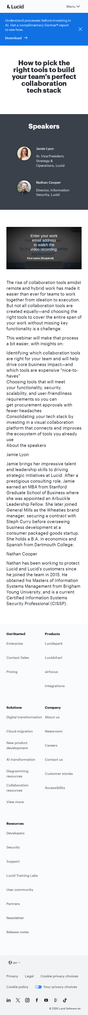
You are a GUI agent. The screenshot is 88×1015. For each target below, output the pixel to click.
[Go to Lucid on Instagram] (27, 1000)
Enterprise (14, 643)
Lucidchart (53, 657)
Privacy (12, 976)
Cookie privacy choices (59, 976)
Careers (51, 745)
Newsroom (54, 731)
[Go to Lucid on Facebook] (37, 1000)
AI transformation (20, 759)
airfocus (51, 672)
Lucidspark (54, 643)
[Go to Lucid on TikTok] (65, 1000)
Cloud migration (19, 731)
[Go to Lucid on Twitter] (18, 1000)
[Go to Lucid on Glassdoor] (55, 1000)
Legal (29, 976)
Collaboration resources (17, 787)
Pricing (12, 672)
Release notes (17, 932)
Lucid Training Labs (22, 875)
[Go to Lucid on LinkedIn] (8, 1000)
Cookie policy (17, 987)
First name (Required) (39, 258)
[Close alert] (80, 29)
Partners (13, 904)
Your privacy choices (60, 987)
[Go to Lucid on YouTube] (46, 1000)
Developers (15, 833)
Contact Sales (17, 657)
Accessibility (55, 788)
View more (15, 802)
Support (13, 861)
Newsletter (15, 918)
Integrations (55, 686)
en (15, 962)
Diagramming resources (17, 773)
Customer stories (59, 773)
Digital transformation (24, 717)
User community (19, 889)
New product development (17, 745)
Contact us (54, 759)
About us (52, 717)
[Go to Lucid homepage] (20, 6)
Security (13, 847)
